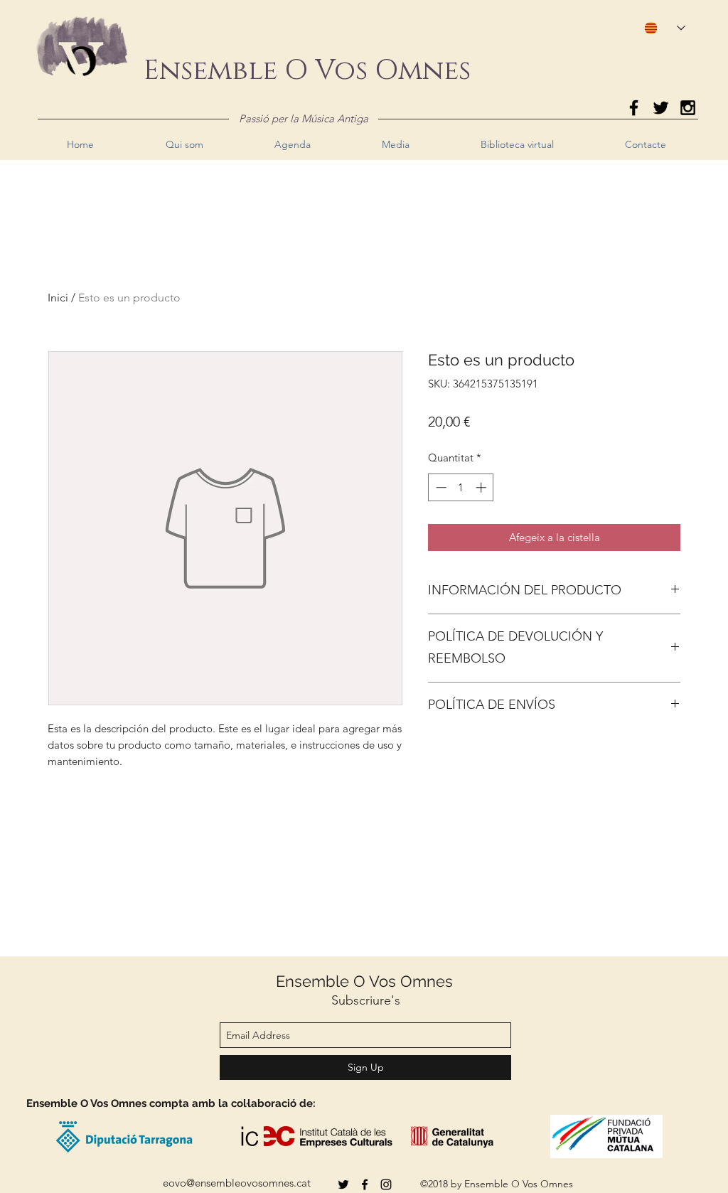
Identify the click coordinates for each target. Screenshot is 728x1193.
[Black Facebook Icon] (633, 107)
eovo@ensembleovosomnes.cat (237, 1182)
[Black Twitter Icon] (661, 107)
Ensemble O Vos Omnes (364, 981)
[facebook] (365, 1184)
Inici (58, 297)
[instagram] (386, 1184)
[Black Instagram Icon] (688, 107)
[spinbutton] (461, 487)
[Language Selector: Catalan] (658, 28)
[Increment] (482, 487)
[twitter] (343, 1184)
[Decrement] (439, 487)
